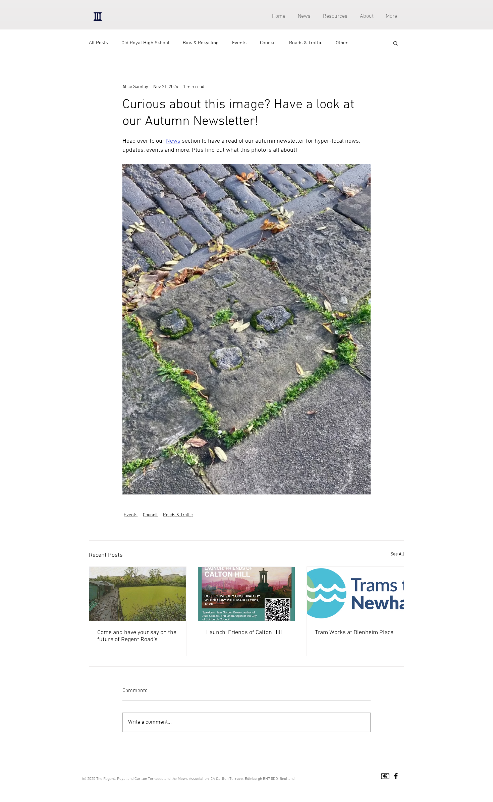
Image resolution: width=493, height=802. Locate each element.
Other (342, 43)
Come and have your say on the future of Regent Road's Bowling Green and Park (136, 636)
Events (239, 43)
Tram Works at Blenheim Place (354, 632)
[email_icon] (385, 776)
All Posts (98, 43)
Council (268, 43)
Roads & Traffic (305, 43)
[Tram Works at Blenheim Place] (355, 594)
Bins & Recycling (201, 43)
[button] (334, 16)
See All (397, 554)
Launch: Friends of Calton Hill (244, 632)
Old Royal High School (145, 43)
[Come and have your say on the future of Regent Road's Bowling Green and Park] (137, 594)
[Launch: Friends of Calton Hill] (246, 594)
